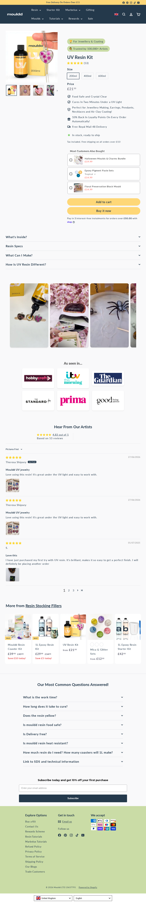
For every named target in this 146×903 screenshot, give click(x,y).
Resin (35, 9)
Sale (90, 18)
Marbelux (71, 9)
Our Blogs (31, 866)
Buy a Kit (30, 821)
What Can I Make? (19, 255)
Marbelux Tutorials (36, 841)
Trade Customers (35, 871)
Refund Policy (33, 846)
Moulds (36, 18)
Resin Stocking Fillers (44, 605)
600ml (102, 75)
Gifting (90, 9)
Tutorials (55, 18)
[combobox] (116, 14)
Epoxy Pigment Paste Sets (99, 170)
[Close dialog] (139, 416)
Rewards (74, 18)
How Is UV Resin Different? (26, 264)
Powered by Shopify (88, 887)
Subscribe (73, 798)
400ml (88, 75)
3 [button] (73, 590)
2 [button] (69, 590)
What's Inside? (16, 237)
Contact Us (31, 826)
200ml (73, 75)
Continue (63, 471)
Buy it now (103, 210)
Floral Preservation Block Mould (103, 186)
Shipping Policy (34, 861)
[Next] (56, 90)
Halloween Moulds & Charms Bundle (105, 158)
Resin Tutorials (33, 836)
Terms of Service (35, 856)
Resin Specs (14, 246)
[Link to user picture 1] (12, 485)
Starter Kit (53, 9)
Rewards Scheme (35, 831)
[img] (14, 457)
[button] (75, 63)
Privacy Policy (33, 851)
